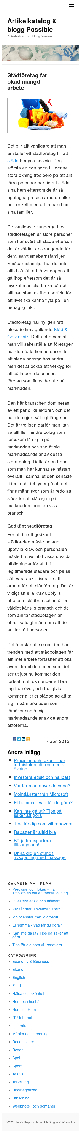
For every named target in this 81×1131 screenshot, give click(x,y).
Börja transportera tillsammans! (32, 842)
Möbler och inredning (30, 1033)
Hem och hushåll (26, 1001)
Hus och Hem (24, 1009)
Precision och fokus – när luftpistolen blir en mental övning (39, 764)
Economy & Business (30, 961)
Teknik (17, 1073)
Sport (17, 1065)
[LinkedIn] (23, 739)
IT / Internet (22, 1017)
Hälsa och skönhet (28, 993)
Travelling (20, 1081)
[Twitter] (19, 739)
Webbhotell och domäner (33, 1106)
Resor (17, 1049)
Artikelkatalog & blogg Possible (32, 25)
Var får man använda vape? (42, 785)
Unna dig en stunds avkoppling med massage (40, 855)
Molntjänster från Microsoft (41, 794)
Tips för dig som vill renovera (43, 823)
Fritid (16, 985)
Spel (16, 1057)
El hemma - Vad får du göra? (43, 802)
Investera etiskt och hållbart (42, 777)
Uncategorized (24, 1090)
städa (13, 160)
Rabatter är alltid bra (35, 832)
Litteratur (20, 1025)
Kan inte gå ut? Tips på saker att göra (38, 812)
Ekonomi (19, 969)
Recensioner (23, 1041)
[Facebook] (14, 739)
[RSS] (28, 739)
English (18, 977)
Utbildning (21, 1098)
